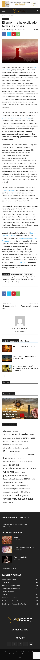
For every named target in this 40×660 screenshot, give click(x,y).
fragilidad (22, 461)
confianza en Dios (17, 445)
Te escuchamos (26, 654)
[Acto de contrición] (7, 559)
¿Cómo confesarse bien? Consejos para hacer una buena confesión (25, 368)
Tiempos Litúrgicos (10, 489)
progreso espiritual (12, 475)
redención (24, 475)
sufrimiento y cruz (8, 485)
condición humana (19, 441)
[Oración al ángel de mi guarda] (7, 549)
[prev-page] (3, 376)
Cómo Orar (10, 16)
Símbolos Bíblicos (22, 485)
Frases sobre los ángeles (29, 306)
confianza (7, 444)
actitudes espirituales (16, 274)
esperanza (31, 455)
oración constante (8, 190)
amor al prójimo (17, 438)
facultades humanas (9, 461)
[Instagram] (14, 644)
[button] (3, 11)
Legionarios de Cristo (9, 524)
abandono (7, 431)
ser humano (19, 482)
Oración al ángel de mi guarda (24, 547)
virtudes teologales (22, 499)
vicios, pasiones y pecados (11, 492)
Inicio (3, 16)
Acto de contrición (20, 557)
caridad (6, 441)
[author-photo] (20, 326)
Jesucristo (13, 465)
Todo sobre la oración (11, 652)
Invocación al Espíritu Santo (24, 346)
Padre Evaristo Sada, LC (26, 652)
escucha (18, 279)
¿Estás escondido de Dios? (9, 307)
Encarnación (22, 455)
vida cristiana (25, 492)
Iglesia (5, 465)
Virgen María (24, 495)
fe (17, 461)
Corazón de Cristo (20, 262)
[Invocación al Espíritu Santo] (7, 348)
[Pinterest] (13, 34)
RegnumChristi (23, 524)
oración (5, 282)
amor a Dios (7, 438)
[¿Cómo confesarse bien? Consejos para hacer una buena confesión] (7, 368)
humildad (29, 461)
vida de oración (13, 282)
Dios (12, 279)
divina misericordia (15, 451)
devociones (6, 279)
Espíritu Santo (9, 458)
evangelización (22, 458)
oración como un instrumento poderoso (16, 118)
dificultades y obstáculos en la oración (16, 448)
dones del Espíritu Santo (10, 455)
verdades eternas (24, 489)
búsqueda (12, 277)
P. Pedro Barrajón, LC (10, 29)
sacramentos (29, 479)
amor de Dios (28, 274)
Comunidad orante (14, 654)
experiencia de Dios (27, 279)
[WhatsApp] (18, 34)
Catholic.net (6, 526)
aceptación (15, 431)
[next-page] (6, 376)
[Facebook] (4, 34)
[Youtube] (31, 644)
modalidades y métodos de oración (19, 468)
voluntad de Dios (8, 502)
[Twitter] (9, 34)
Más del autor (25, 341)
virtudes (7, 499)
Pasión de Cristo (20, 472)
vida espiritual (11, 495)
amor (32, 435)
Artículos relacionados (10, 341)
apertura (5, 277)
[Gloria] (7, 540)
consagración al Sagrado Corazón (26, 277)
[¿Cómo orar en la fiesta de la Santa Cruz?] (7, 358)
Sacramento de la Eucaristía (13, 479)
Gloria (16, 537)
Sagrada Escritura (8, 482)
